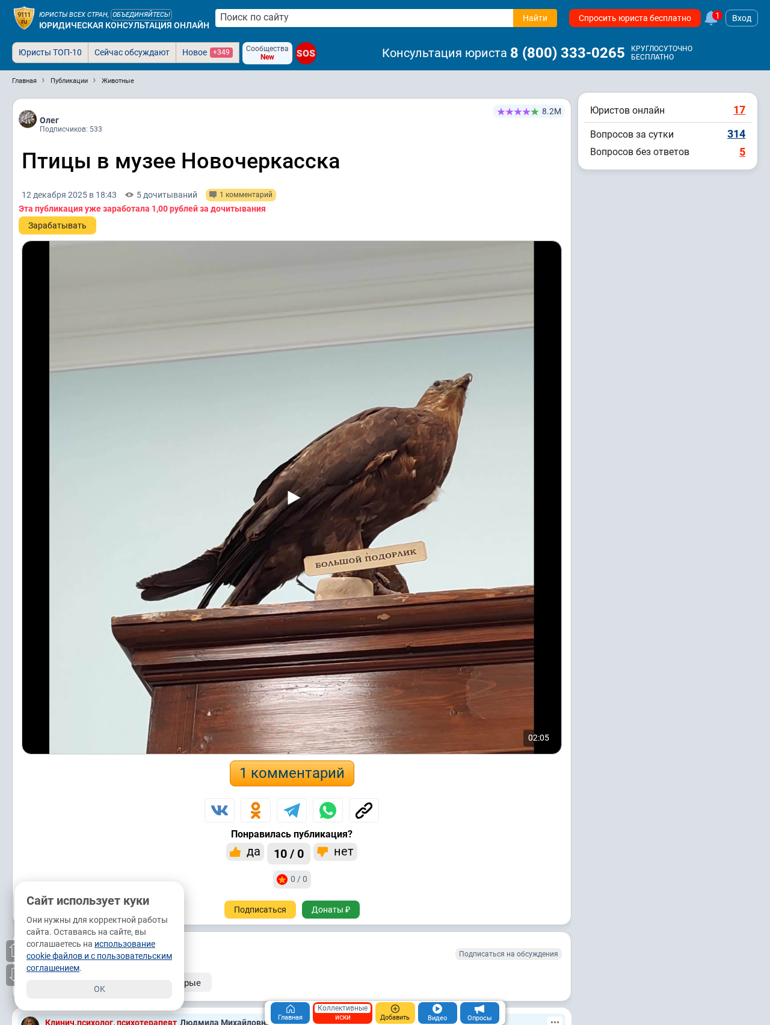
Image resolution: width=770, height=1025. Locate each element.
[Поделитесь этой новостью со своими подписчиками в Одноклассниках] (256, 810)
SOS (305, 53)
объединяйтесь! (141, 15)
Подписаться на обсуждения (508, 954)
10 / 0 (289, 853)
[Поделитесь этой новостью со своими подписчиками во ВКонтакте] (220, 810)
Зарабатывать (57, 225)
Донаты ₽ (331, 909)
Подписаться (260, 909)
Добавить (395, 1017)
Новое (206, 52)
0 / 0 (299, 879)
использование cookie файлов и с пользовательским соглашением (99, 956)
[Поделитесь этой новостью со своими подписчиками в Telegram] (292, 810)
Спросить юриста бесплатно (635, 18)
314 (736, 134)
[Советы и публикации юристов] (24, 18)
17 (739, 110)
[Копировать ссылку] (364, 810)
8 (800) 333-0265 (567, 52)
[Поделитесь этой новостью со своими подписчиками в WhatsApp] (328, 810)
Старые (185, 983)
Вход (741, 18)
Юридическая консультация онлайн (124, 25)
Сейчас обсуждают (132, 52)
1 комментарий (292, 773)
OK (99, 989)
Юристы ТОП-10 (50, 52)
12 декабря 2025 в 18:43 (69, 195)
